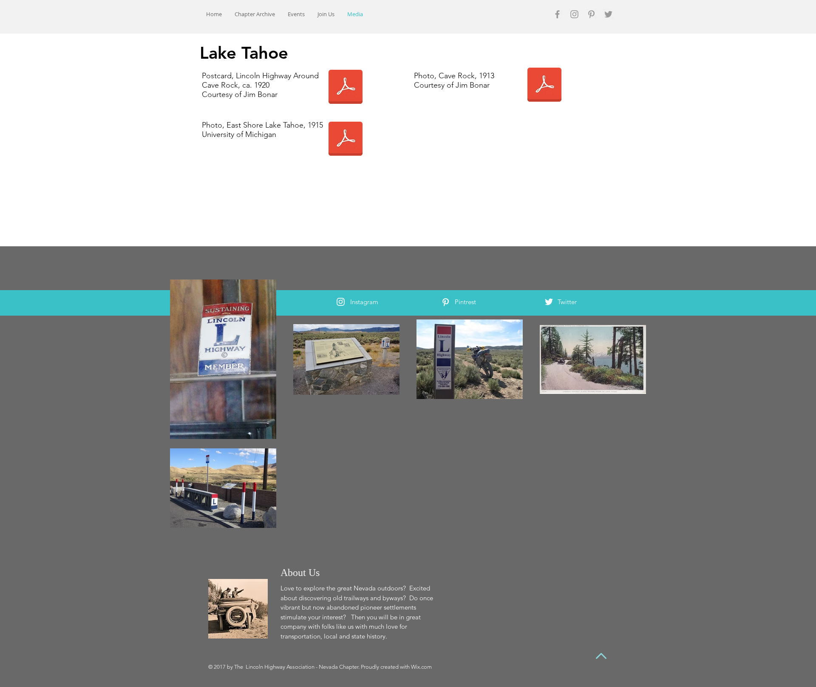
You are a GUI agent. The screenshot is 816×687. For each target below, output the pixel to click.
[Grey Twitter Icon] (608, 14)
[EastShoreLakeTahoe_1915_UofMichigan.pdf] (345, 139)
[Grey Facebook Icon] (557, 14)
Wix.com (421, 667)
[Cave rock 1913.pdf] (544, 85)
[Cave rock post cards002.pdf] (345, 87)
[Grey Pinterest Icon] (591, 14)
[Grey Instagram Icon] (574, 14)
